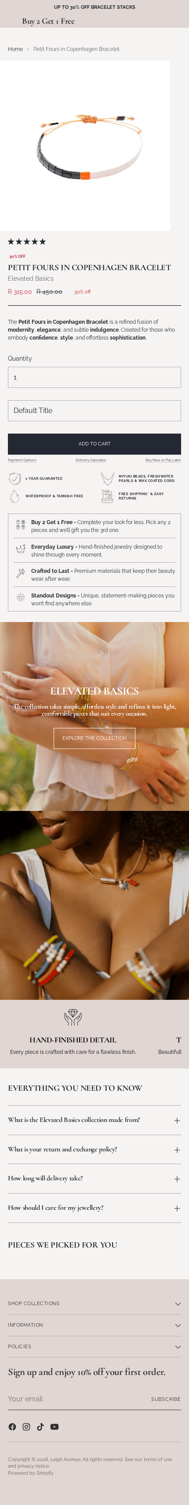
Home (15, 49)
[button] (27, 241)
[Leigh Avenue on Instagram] (27, 1427)
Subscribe (166, 1399)
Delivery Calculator (91, 460)
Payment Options (22, 460)
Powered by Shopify (31, 1473)
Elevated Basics (31, 278)
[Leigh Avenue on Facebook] (13, 1427)
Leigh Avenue (65, 1459)
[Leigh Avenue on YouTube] (55, 1427)
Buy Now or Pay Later (163, 460)
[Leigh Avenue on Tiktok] (41, 1427)
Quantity (20, 358)
